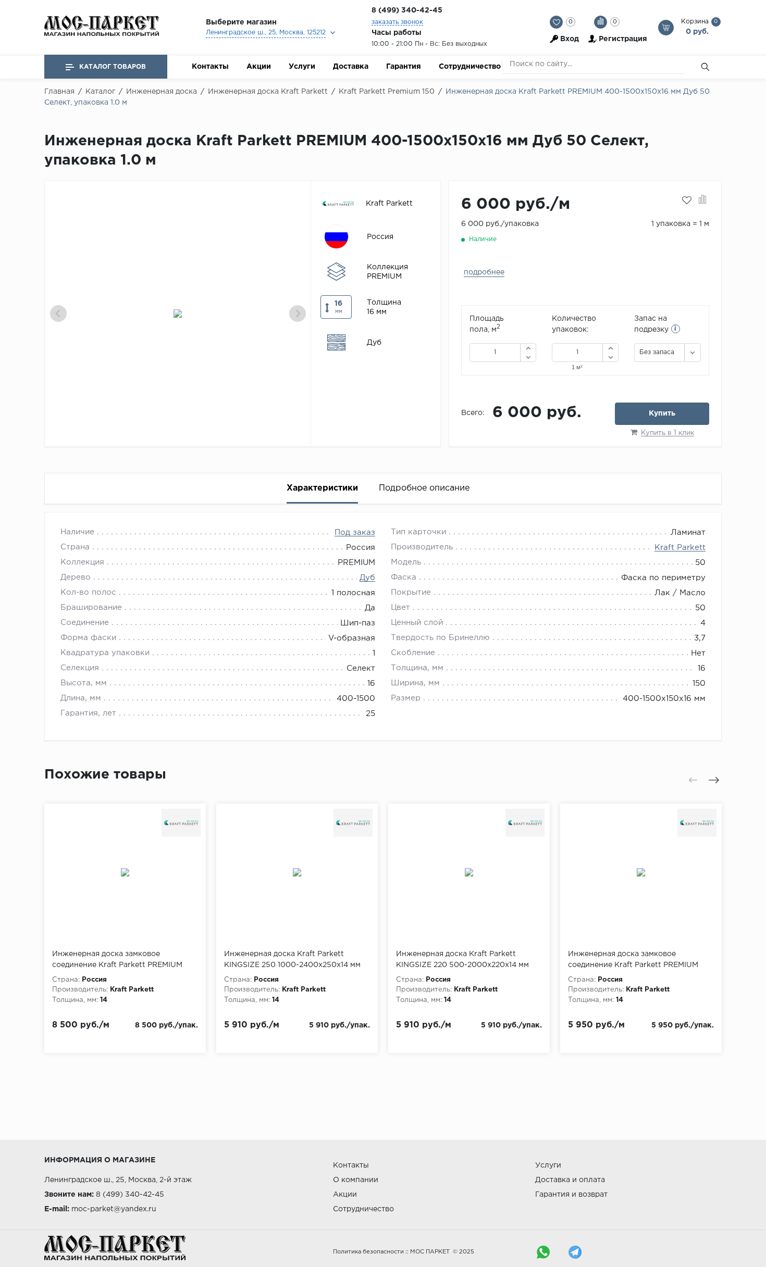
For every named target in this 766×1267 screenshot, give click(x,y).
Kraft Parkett (680, 547)
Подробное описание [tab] (424, 488)
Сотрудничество (470, 67)
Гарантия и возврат (571, 1194)
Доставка (350, 67)
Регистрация (623, 39)
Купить (662, 413)
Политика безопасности (368, 1252)
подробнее (484, 272)
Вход (569, 39)
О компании (355, 1180)
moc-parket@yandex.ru (113, 1209)
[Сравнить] (702, 200)
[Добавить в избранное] (686, 200)
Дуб (367, 577)
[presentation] (58, 313)
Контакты (210, 67)
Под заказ (355, 532)
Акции (258, 67)
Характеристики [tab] (322, 488)
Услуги (302, 67)
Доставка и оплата (570, 1180)
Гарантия (403, 67)
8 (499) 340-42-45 (407, 10)
